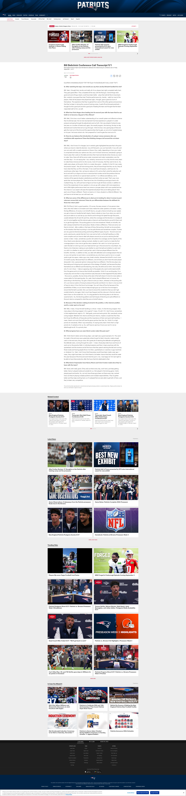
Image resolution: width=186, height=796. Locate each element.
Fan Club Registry (114, 750)
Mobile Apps (114, 757)
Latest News (72, 748)
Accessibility (68, 786)
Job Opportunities (114, 762)
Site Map (72, 765)
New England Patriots (74, 75)
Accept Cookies (154, 792)
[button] (89, 53)
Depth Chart (86, 750)
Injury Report (85, 753)
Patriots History (72, 760)
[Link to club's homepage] (4, 15)
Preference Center (140, 786)
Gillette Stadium (99, 760)
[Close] (183, 792)
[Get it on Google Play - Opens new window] (97, 772)
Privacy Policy (44, 786)
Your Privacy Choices (114, 786)
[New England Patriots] (93, 778)
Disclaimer (78, 786)
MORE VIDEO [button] (93, 678)
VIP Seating (99, 755)
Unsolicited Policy (90, 786)
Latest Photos (72, 755)
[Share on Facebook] (111, 76)
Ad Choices (101, 786)
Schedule (86, 760)
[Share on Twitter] (114, 76)
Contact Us (114, 765)
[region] (93, 793)
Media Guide (114, 760)
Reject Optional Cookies (142, 792)
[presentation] (137, 54)
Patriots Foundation (72, 757)
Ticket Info (99, 748)
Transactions (85, 757)
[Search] (160, 15)
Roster (86, 748)
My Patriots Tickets (99, 750)
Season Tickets (99, 753)
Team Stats (86, 755)
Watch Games (99, 762)
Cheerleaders (72, 762)
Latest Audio (72, 753)
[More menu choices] (47, 15)
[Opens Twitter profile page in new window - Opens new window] (70, 77)
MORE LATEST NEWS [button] (93, 539)
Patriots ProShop (114, 748)
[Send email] (117, 76)
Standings (86, 762)
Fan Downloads (114, 755)
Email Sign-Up (114, 753)
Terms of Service (57, 786)
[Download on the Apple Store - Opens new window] (87, 772)
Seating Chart (99, 757)
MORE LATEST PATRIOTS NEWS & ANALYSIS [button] (93, 57)
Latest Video (72, 750)
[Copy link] (120, 76)
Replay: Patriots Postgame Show (63, 26)
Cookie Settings (127, 786)
